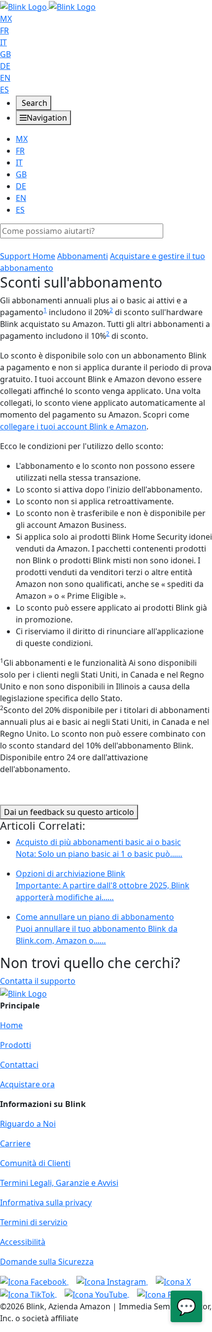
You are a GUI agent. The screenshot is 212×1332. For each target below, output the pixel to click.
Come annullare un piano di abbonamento (96, 928)
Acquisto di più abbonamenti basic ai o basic (99, 848)
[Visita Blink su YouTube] (97, 1293)
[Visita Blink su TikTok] (28, 1293)
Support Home (27, 256)
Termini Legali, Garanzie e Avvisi (59, 1182)
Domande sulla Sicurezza (47, 1261)
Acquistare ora (27, 1084)
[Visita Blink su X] (173, 1281)
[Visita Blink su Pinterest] (169, 1293)
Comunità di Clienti (35, 1163)
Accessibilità (22, 1241)
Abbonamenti (82, 256)
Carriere (15, 1143)
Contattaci (19, 1064)
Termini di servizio (34, 1222)
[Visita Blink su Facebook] (34, 1281)
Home (11, 1025)
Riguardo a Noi (28, 1123)
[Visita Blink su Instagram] (112, 1281)
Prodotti (15, 1045)
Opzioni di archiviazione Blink (102, 885)
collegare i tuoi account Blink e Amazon (73, 426)
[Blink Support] (48, 5)
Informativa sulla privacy (46, 1202)
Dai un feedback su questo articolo (69, 812)
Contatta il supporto (37, 980)
